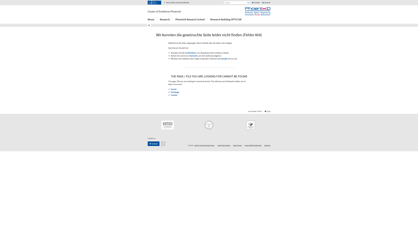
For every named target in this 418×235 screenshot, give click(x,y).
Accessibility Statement (253, 145)
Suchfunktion (190, 53)
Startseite (193, 56)
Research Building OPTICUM (225, 19)
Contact (174, 95)
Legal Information (223, 145)
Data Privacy (237, 145)
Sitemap (267, 145)
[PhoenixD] (148, 25)
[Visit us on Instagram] (163, 143)
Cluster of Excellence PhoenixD (164, 11)
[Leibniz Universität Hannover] (154, 3)
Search (174, 89)
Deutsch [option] (267, 2)
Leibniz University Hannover (204, 145)
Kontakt (224, 58)
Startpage (175, 92)
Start (248, 2)
